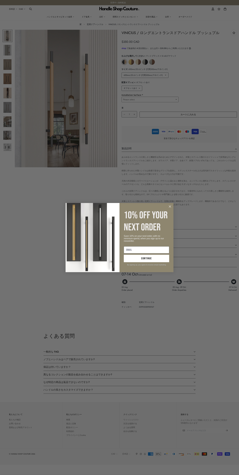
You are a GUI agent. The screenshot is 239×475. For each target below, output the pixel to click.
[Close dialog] (169, 206)
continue (146, 258)
